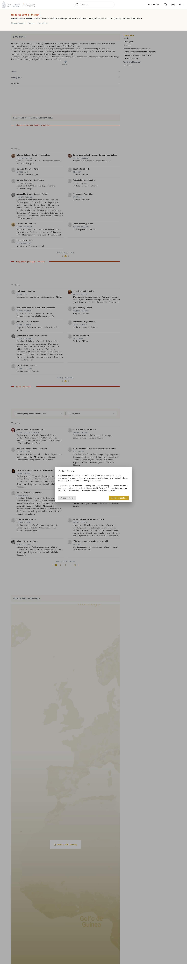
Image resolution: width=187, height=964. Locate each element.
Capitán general (18, 23)
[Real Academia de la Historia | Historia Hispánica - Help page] (165, 4)
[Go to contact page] (173, 4)
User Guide (153, 4)
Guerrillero (42, 23)
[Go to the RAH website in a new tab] (11, 4)
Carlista (31, 23)
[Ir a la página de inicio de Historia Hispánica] (28, 4)
